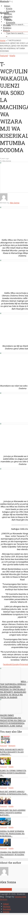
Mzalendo (4, 12)
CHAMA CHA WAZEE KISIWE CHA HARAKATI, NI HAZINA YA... (12, 854)
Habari (6, 17)
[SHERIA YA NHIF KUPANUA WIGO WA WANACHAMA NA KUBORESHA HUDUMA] (5, 824)
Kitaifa (9, 20)
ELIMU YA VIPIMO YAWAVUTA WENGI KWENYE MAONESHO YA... (13, 773)
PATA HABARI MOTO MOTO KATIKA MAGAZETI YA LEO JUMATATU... (12, 752)
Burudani (7, 27)
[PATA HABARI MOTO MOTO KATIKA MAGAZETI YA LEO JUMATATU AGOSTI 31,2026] (5, 742)
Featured (4, 55)
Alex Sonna (6, 161)
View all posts (6, 889)
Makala (6, 30)
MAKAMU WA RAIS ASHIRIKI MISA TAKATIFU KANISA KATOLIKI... (12, 812)
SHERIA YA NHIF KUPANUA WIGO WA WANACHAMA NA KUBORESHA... (12, 833)
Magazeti (12, 745)
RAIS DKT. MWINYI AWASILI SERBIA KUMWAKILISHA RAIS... (14, 792)
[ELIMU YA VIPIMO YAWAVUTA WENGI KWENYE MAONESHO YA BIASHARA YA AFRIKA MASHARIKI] (5, 764)
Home (2, 40)
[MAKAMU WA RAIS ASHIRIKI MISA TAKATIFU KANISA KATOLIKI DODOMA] (5, 803)
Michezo (7, 25)
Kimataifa (10, 22)
